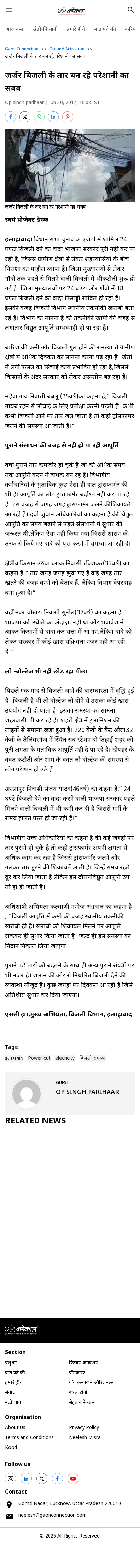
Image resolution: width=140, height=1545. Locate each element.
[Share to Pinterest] (67, 116)
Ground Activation (66, 49)
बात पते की (105, 29)
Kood (11, 1447)
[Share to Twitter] (24, 116)
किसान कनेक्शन (83, 1363)
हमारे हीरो (76, 29)
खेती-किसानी (45, 29)
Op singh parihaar (24, 103)
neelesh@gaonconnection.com (52, 1515)
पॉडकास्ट (77, 1373)
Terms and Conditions (29, 1438)
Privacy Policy (84, 1428)
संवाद (10, 1393)
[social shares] (10, 1478)
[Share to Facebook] (10, 116)
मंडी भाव (13, 1402)
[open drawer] (9, 10)
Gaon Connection (21, 49)
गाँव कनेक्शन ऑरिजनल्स (91, 1383)
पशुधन (11, 1363)
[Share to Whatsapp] (39, 116)
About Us (15, 1428)
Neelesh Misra (85, 1438)
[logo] (72, 11)
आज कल (14, 29)
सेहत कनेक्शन (81, 1402)
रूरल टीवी (78, 1393)
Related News (35, 1121)
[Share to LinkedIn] (53, 116)
